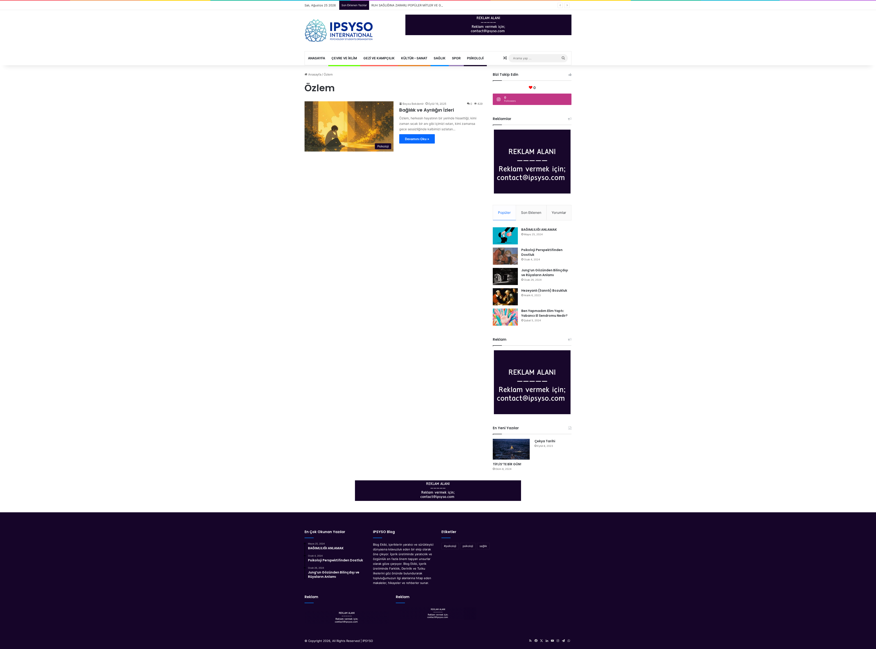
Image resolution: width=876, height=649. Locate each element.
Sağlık (440, 58)
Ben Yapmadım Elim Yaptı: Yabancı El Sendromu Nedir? (544, 313)
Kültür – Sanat (414, 58)
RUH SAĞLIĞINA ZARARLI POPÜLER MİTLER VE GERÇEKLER (413, 5)
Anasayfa (316, 58)
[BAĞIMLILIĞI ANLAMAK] (505, 235)
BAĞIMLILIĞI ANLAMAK (539, 229)
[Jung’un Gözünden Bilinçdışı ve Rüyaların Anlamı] (505, 276)
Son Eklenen (531, 212)
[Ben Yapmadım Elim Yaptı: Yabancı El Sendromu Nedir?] (505, 317)
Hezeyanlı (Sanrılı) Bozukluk (544, 290)
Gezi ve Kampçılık (379, 58)
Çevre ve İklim (344, 58)
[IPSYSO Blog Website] (339, 30)
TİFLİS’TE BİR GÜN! (507, 464)
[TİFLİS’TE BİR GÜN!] (511, 449)
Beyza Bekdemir (413, 103)
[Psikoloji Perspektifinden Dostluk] (505, 256)
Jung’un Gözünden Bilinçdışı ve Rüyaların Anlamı (544, 272)
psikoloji (468, 546)
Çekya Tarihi (544, 441)
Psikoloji (475, 58)
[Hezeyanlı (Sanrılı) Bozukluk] (505, 296)
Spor (456, 58)
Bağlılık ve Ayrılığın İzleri (426, 110)
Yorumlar (559, 212)
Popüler (504, 212)
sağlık (483, 546)
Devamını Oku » (417, 139)
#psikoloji (450, 546)
